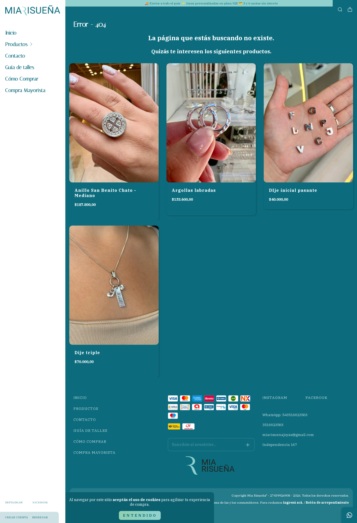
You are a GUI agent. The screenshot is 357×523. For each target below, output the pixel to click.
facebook (40, 502)
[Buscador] (340, 10)
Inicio (10, 33)
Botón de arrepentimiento (327, 502)
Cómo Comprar (21, 79)
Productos (16, 44)
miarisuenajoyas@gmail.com (288, 434)
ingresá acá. (293, 502)
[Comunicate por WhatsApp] (349, 515)
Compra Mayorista (25, 90)
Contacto (15, 56)
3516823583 (272, 424)
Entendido (140, 515)
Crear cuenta (16, 517)
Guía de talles (19, 67)
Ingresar (40, 517)
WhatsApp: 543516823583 (284, 414)
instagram (14, 502)
